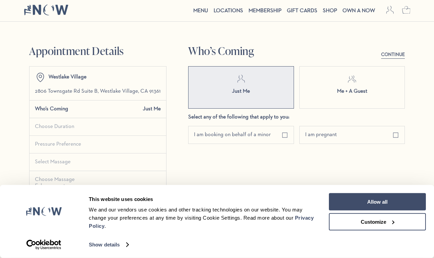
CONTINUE (393, 54)
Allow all (377, 202)
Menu (200, 11)
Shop (330, 11)
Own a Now (358, 11)
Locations (228, 11)
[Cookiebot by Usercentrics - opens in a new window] (44, 245)
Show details (104, 244)
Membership (265, 11)
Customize (373, 221)
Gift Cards (302, 11)
